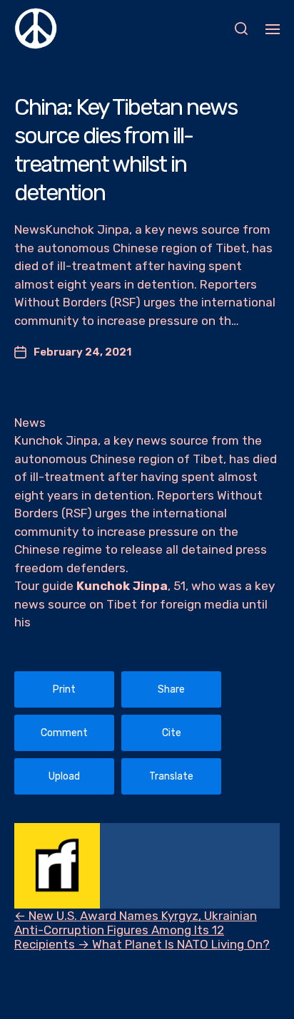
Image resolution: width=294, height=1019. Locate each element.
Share (171, 689)
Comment (64, 733)
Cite (171, 733)
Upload (64, 776)
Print (64, 689)
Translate (171, 776)
